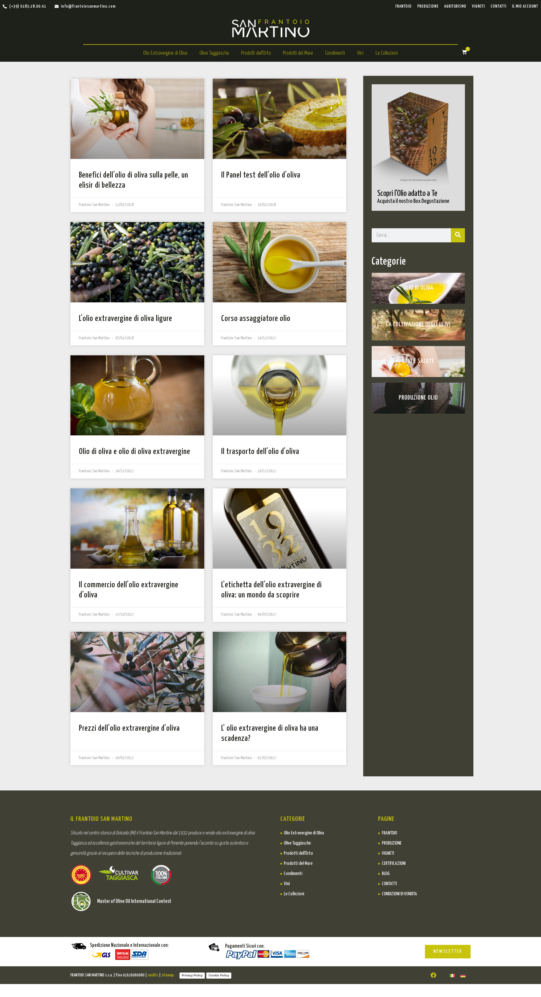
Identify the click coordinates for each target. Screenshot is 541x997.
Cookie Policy (219, 975)
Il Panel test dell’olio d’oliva (260, 175)
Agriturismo (455, 6)
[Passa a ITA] (452, 975)
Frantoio (403, 6)
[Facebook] (433, 975)
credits (153, 975)
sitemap (167, 975)
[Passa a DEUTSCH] (463, 975)
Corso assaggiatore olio (256, 319)
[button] (168, 53)
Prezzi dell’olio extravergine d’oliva (129, 728)
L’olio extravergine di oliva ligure (125, 319)
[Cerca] (458, 235)
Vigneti (478, 6)
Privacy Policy (192, 975)
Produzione (427, 6)
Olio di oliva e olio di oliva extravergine (134, 452)
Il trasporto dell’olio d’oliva (260, 452)
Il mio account (525, 6)
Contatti (498, 6)
